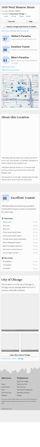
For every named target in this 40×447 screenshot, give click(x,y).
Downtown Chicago (17, 14)
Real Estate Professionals (25, 390)
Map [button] (30, 21)
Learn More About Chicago (20, 355)
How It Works (5, 387)
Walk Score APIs (22, 384)
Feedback (4, 395)
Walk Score (6, 378)
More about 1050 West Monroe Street (13, 31)
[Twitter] (2, 381)
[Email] (9, 381)
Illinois (14, 359)
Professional (22, 378)
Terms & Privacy (6, 392)
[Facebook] (6, 381)
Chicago (4, 11)
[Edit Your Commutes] (26, 13)
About (3, 384)
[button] (20, 88)
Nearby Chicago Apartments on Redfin (21, 27)
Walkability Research (23, 392)
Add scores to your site (10, 70)
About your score (8, 67)
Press (3, 390)
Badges (19, 395)
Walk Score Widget (23, 381)
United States (5, 359)
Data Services (21, 387)
